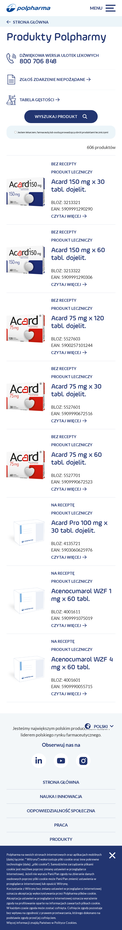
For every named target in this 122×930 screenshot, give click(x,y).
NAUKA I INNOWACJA (61, 796)
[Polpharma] (30, 8)
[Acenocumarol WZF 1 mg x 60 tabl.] (29, 601)
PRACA (61, 825)
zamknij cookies (112, 855)
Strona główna (31, 22)
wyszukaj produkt (56, 116)
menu (96, 8)
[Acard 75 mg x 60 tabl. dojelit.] (29, 464)
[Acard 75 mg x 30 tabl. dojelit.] (29, 396)
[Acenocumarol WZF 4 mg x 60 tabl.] (29, 669)
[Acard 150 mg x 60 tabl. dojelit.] (29, 260)
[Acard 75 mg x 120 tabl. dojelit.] (29, 328)
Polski (103, 726)
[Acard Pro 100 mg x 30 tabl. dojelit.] (29, 532)
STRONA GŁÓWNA (61, 782)
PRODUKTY (61, 839)
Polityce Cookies (65, 922)
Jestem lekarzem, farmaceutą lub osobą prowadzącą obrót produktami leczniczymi (62, 132)
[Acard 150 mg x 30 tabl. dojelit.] (29, 191)
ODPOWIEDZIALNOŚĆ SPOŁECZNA (61, 810)
